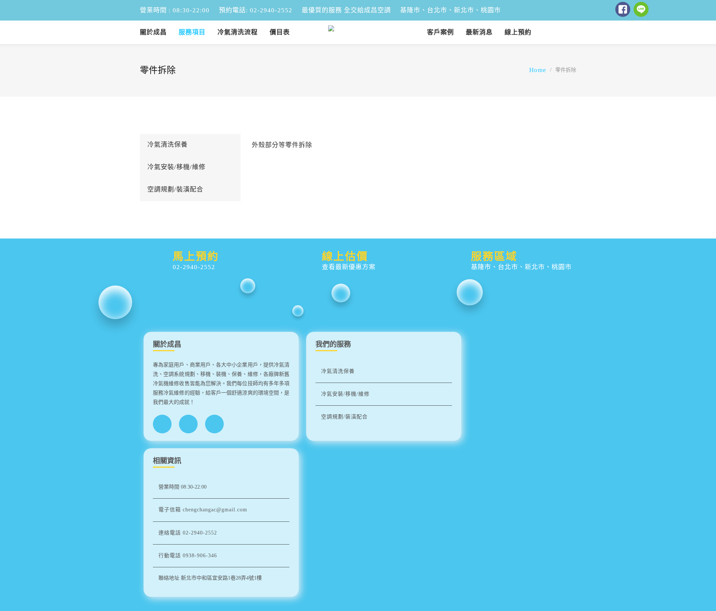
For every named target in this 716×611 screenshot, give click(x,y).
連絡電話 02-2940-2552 (187, 533)
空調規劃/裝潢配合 (175, 189)
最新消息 (479, 32)
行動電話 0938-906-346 (187, 555)
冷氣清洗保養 (167, 144)
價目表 (280, 32)
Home (537, 70)
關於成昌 (153, 32)
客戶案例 (440, 32)
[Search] (571, 31)
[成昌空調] (358, 32)
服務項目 (192, 32)
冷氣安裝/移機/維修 (176, 167)
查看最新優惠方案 (349, 267)
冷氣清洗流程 (237, 32)
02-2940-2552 (194, 267)
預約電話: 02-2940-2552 (255, 10)
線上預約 (518, 32)
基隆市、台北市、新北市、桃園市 (521, 267)
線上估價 (345, 256)
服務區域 (494, 256)
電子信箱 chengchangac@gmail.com (202, 509)
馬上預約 (196, 256)
